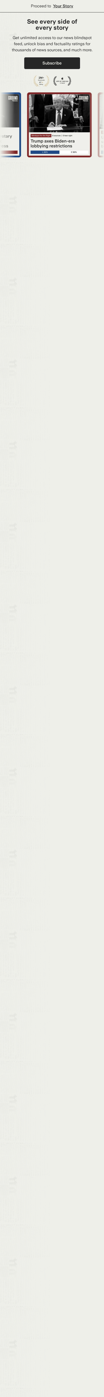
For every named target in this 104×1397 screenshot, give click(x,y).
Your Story (63, 6)
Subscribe (52, 63)
